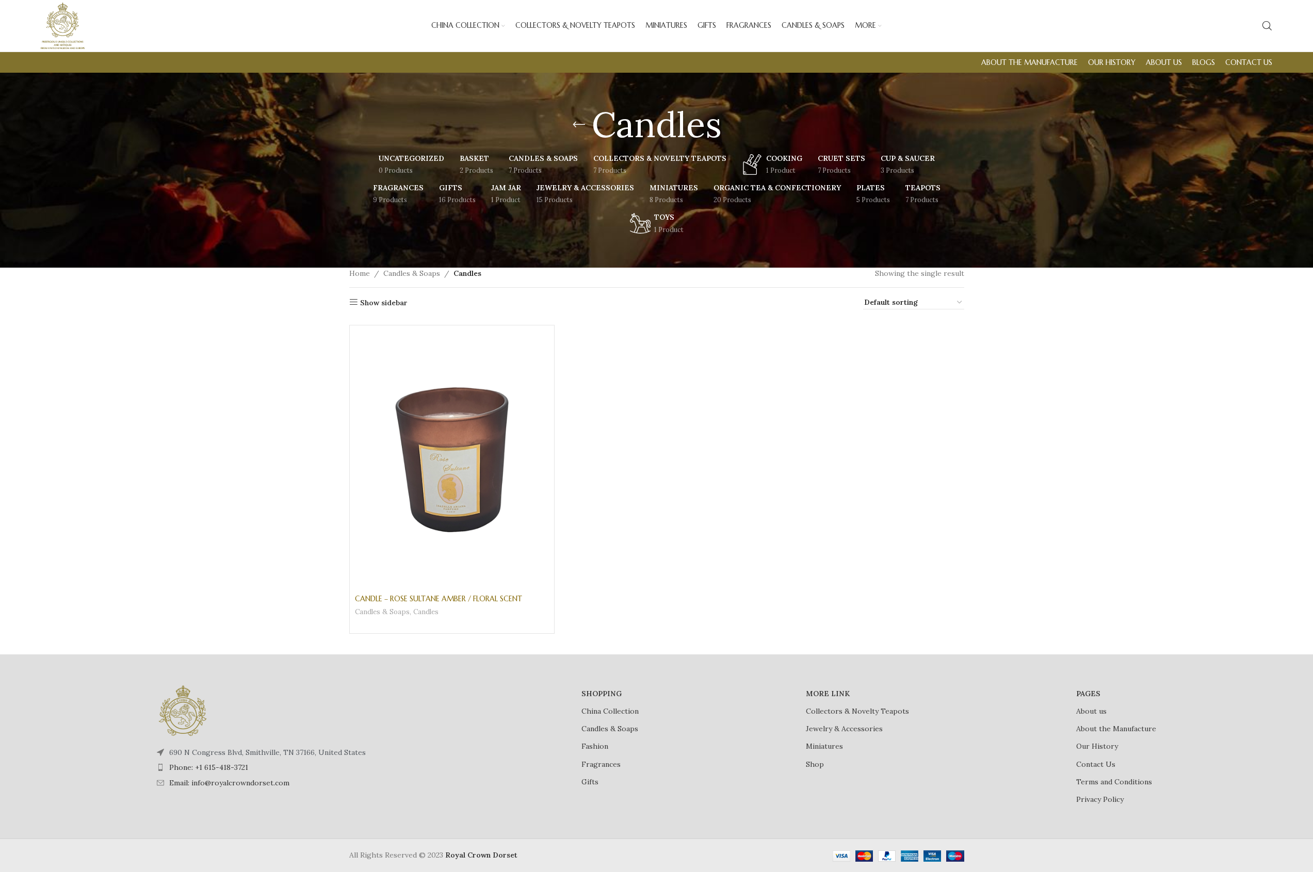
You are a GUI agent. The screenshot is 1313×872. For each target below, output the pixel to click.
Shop (815, 764)
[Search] (1267, 25)
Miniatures (824, 746)
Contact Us (1095, 764)
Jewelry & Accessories (844, 728)
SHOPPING (601, 693)
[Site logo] (63, 25)
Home (359, 273)
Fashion (594, 746)
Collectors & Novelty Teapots (857, 711)
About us (1091, 711)
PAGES (1088, 693)
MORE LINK (828, 693)
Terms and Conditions (1114, 781)
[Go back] (579, 124)
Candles (426, 611)
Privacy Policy (1100, 799)
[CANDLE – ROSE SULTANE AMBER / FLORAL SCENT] (452, 460)
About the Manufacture (1116, 728)
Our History (1097, 746)
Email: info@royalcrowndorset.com (229, 782)
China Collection (610, 711)
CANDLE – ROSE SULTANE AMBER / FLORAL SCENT (438, 598)
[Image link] (182, 709)
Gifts (589, 781)
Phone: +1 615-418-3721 (208, 767)
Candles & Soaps (411, 273)
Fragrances (601, 764)
